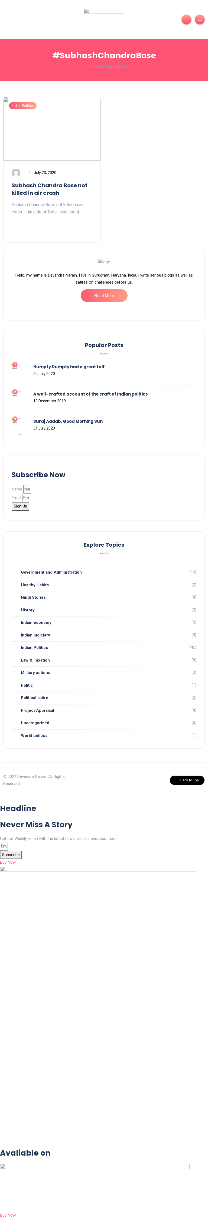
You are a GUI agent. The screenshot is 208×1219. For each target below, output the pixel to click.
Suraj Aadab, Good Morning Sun (68, 421)
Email (16, 497)
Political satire (34, 697)
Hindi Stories (33, 597)
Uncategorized (35, 722)
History (28, 610)
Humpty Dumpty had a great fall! (69, 367)
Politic (27, 685)
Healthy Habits (35, 585)
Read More (104, 295)
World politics (34, 735)
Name (17, 489)
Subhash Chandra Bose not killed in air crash (49, 189)
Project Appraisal (37, 710)
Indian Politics (23, 106)
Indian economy (36, 622)
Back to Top (189, 780)
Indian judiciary (35, 635)
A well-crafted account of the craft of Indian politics (90, 394)
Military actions (35, 672)
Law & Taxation (35, 660)
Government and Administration (51, 572)
